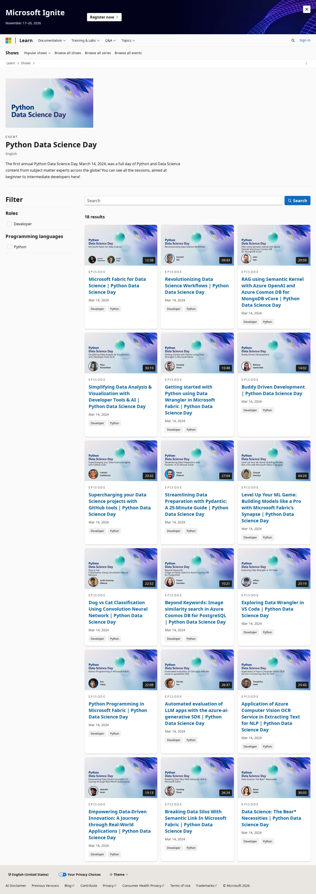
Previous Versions (45, 885)
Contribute (89, 885)
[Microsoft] (9, 40)
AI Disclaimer (16, 885)
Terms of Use (180, 885)
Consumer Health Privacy (141, 885)
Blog (68, 885)
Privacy (108, 885)
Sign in (305, 40)
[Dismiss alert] (306, 9)
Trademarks (205, 885)
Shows (26, 63)
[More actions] (306, 63)
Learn (10, 63)
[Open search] (293, 40)
